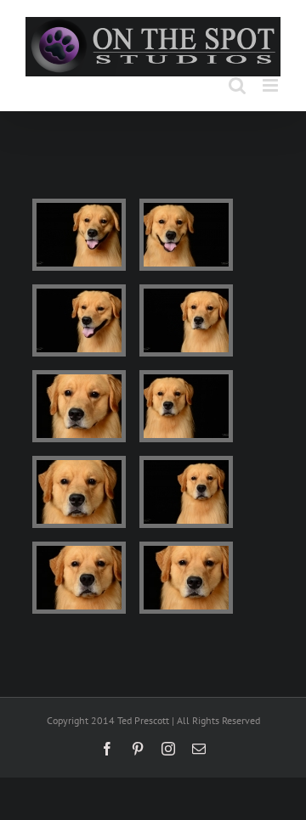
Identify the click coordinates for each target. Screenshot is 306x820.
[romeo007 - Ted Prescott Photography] (186, 577)
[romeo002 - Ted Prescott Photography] (186, 235)
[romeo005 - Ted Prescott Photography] (186, 406)
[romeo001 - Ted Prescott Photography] (79, 235)
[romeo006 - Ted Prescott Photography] (186, 492)
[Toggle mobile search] (237, 85)
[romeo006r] (79, 577)
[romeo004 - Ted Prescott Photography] (186, 320)
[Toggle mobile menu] (271, 85)
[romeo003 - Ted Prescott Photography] (79, 320)
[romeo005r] (79, 492)
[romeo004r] (79, 406)
